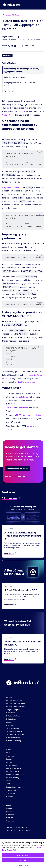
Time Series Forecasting (15, 734)
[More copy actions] (38, 46)
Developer (7, 55)
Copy (39, 152)
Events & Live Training (14, 768)
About (8, 805)
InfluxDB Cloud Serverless (15, 703)
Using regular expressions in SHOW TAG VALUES (20, 84)
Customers (10, 756)
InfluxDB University (13, 771)
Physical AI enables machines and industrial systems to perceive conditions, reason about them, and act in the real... (22, 651)
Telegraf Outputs (12, 793)
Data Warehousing (13, 737)
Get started (23, 396)
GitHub (22, 111)
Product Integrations (13, 787)
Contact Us (10, 818)
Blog (8, 753)
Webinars (9, 762)
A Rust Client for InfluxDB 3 (20, 590)
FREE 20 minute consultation (28, 415)
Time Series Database (14, 731)
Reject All (23, 860)
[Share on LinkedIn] (12, 46)
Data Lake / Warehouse (14, 716)
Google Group (8, 114)
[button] (41, 5)
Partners (9, 811)
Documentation (11, 765)
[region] (23, 853)
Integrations (10, 713)
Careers (9, 808)
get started (23, 407)
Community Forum (13, 774)
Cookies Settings (23, 865)
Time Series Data (12, 728)
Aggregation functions (11, 187)
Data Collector (11, 719)
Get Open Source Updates (17, 468)
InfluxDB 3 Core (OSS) (14, 777)
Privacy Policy (12, 850)
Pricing (8, 722)
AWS (8, 784)
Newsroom (10, 814)
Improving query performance (15, 77)
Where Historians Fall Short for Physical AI (23, 643)
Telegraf (9, 781)
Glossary (9, 796)
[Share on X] (9, 46)
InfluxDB (9, 697)
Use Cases (10, 725)
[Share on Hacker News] (15, 46)
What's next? (9, 91)
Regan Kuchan (7, 37)
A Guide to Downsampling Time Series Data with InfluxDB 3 (23, 536)
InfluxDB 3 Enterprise (14, 700)
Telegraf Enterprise (13, 709)
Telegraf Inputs (11, 790)
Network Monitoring (13, 741)
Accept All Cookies (23, 855)
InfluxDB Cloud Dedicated (15, 706)
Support (9, 759)
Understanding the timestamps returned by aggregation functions (21, 70)
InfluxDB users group (26, 381)
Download (10, 407)
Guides (8, 749)
